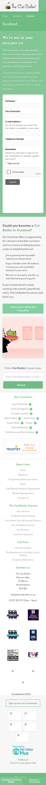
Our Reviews (23, 529)
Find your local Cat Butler (11, 780)
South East (31, 418)
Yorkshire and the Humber (21, 432)
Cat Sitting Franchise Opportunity (23, 488)
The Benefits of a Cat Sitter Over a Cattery (23, 554)
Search (21, 385)
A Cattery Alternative (23, 559)
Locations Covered (23, 534)
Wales (31, 422)
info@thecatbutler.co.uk (23, 594)
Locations (17, 16)
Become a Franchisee (34, 780)
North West (12, 418)
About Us (23, 474)
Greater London (21, 413)
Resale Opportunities (23, 493)
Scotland (30, 16)
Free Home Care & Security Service (23, 520)
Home (5, 16)
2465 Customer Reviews (29, 450)
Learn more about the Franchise (23, 308)
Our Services (23, 511)
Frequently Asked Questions (23, 479)
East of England (21, 408)
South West (15, 422)
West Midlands (21, 427)
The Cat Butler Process (23, 525)
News (23, 483)
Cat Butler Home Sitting (23, 515)
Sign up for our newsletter (23, 703)
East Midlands (21, 404)
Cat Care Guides (23, 547)
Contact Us (23, 497)
